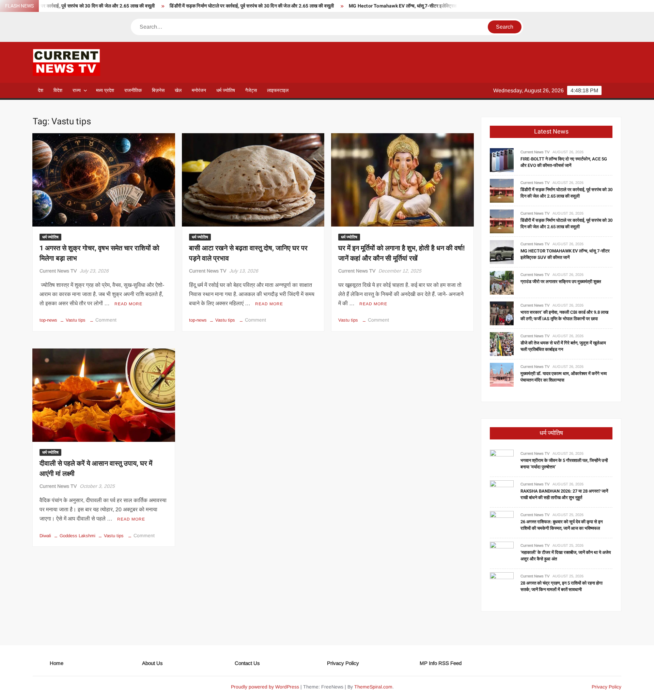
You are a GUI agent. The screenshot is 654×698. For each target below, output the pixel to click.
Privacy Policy (343, 663)
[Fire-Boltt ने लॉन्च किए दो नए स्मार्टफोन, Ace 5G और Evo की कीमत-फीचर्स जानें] (502, 159)
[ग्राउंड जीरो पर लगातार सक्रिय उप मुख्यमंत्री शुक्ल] (502, 282)
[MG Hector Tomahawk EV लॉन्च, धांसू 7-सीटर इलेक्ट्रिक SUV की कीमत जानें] (502, 251)
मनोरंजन (199, 90)
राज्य (77, 90)
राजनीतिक (133, 90)
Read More (128, 303)
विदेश (57, 90)
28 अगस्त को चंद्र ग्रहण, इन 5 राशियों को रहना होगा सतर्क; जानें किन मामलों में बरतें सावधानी (561, 586)
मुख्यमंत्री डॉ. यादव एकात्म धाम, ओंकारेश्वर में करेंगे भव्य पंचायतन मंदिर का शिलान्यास (563, 377)
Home (56, 663)
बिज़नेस (158, 90)
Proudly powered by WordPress (265, 686)
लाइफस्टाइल (278, 90)
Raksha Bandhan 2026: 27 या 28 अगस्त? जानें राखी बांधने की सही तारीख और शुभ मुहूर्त (564, 494)
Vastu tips (75, 320)
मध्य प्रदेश (105, 90)
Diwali (45, 535)
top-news (48, 320)
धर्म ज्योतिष (225, 90)
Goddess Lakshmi (77, 535)
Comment (105, 320)
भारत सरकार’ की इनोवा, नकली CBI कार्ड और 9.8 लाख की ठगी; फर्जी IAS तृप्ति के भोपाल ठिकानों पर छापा (564, 315)
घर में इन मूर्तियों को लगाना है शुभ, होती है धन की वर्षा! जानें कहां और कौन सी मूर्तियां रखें (401, 253)
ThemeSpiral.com (373, 686)
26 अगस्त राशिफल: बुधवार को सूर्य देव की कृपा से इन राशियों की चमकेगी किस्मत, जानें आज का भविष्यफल (561, 525)
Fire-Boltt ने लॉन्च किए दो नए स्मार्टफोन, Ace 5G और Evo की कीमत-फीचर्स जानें (563, 162)
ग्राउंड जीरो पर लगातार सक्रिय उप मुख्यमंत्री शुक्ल (560, 281)
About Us (152, 663)
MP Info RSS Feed (441, 663)
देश (40, 90)
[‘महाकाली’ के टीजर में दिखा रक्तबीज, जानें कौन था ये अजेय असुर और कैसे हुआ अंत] (502, 553)
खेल (178, 90)
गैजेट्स (251, 90)
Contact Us (247, 663)
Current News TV (58, 271)
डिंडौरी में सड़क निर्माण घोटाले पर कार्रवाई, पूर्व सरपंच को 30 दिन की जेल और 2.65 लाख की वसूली (221, 6)
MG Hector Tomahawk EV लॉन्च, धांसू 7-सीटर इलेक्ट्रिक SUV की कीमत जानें (390, 6)
